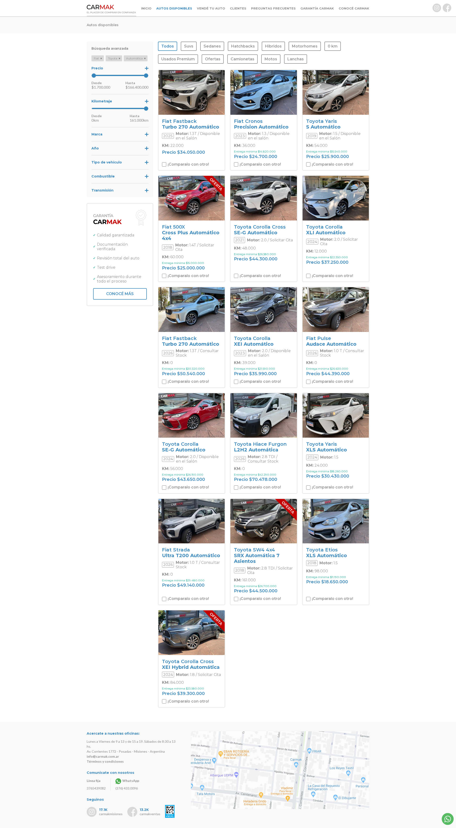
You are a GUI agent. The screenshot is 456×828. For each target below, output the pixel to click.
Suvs (188, 46)
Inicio (146, 8)
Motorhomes (305, 46)
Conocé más (120, 294)
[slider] (94, 75)
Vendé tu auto (211, 8)
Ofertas (212, 59)
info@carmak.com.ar (103, 756)
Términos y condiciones (105, 761)
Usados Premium (178, 59)
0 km (332, 46)
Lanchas (295, 59)
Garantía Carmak (317, 8)
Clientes (238, 8)
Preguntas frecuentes (273, 8)
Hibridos (273, 46)
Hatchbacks (243, 46)
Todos (167, 46)
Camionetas (242, 59)
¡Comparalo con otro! (188, 164)
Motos (271, 59)
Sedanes (212, 46)
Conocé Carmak (354, 8)
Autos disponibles (174, 8)
